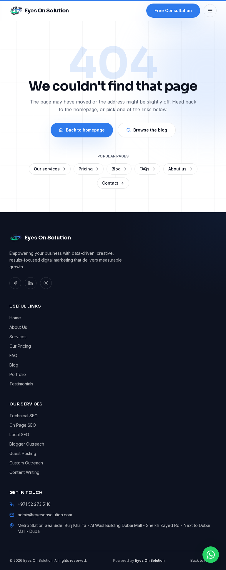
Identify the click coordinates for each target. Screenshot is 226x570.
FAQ (13, 355)
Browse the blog (150, 129)
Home (15, 317)
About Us (18, 327)
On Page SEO (22, 425)
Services (17, 336)
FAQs (144, 168)
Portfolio (17, 374)
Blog (116, 168)
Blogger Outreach (26, 443)
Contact (110, 182)
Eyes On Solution (149, 560)
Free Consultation (173, 10)
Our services (47, 168)
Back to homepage (85, 129)
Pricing (86, 168)
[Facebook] (15, 283)
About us (177, 168)
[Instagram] (46, 283)
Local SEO (19, 434)
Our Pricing (20, 346)
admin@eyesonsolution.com (45, 514)
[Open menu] (210, 10)
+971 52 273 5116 (34, 504)
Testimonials (21, 383)
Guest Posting (22, 453)
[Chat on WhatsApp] (210, 554)
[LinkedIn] (30, 283)
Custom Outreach (26, 462)
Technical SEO (23, 415)
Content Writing (24, 472)
